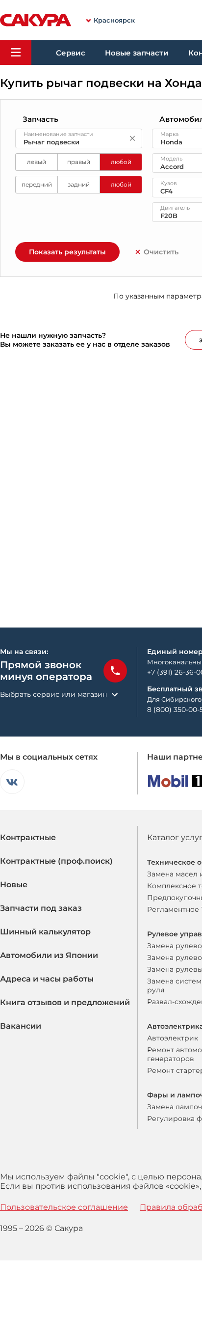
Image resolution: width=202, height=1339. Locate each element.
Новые (13, 884)
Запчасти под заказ (41, 908)
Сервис (70, 52)
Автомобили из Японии (49, 955)
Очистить (161, 251)
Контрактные (28, 837)
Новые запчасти (137, 52)
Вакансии (20, 1026)
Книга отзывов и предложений (65, 1002)
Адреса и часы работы (47, 979)
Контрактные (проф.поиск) (56, 861)
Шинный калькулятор (45, 931)
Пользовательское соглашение (64, 1207)
